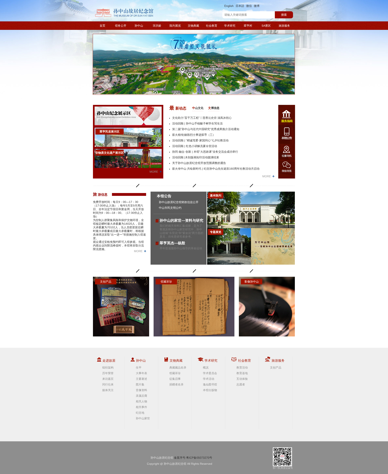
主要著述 (141, 378)
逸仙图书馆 (210, 384)
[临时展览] (273, 246)
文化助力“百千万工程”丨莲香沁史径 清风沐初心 (202, 117)
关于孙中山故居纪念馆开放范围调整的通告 (199, 163)
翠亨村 (248, 25)
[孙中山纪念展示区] (128, 115)
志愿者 (240, 384)
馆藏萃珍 (175, 373)
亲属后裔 (141, 395)
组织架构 (108, 367)
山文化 (197, 108)
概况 (206, 367)
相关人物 (141, 401)
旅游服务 (284, 25)
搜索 (284, 14)
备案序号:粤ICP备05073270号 (193, 457)
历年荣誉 (108, 373)
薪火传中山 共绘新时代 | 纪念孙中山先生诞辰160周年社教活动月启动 (215, 168)
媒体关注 (108, 390)
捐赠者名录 (176, 384)
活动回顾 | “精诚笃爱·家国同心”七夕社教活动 (200, 140)
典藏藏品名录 (177, 367)
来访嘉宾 (108, 378)
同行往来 (108, 384)
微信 (249, 5)
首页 (102, 25)
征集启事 (175, 378)
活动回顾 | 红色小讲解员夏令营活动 (194, 146)
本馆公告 (164, 196)
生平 (138, 367)
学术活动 (208, 378)
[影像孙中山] (267, 306)
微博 (256, 5)
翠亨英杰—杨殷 (172, 243)
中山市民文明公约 (170, 207)
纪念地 (140, 412)
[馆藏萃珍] (194, 306)
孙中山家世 (143, 418)
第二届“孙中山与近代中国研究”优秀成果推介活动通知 (205, 129)
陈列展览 (175, 25)
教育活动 (242, 367)
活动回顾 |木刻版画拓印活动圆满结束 (195, 157)
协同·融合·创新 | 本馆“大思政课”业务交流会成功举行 (205, 151)
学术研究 (229, 25)
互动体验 (242, 378)
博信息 (213, 108)
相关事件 (141, 407)
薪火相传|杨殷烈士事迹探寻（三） (193, 134)
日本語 (240, 5)
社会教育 (211, 25)
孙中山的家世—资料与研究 (181, 220)
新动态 (177, 108)
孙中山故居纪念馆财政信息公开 (178, 202)
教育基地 (242, 373)
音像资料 (141, 390)
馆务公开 (120, 25)
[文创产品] (121, 306)
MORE (154, 171)
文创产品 (275, 367)
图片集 (140, 384)
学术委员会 (210, 373)
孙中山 (139, 25)
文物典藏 (193, 25)
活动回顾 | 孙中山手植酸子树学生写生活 (197, 123)
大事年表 (141, 373)
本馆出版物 (210, 390)
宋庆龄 (157, 25)
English (229, 5)
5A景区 (266, 25)
